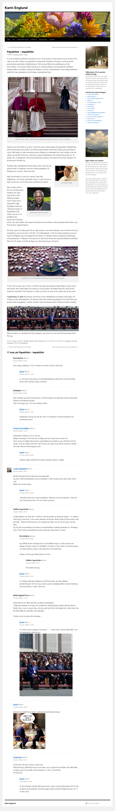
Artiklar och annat (23, 39)
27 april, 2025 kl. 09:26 (26, 493)
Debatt (31, 341)
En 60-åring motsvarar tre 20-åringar (19, 47)
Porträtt (40, 341)
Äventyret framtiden (92, 94)
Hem (8, 39)
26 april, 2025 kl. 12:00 (26, 412)
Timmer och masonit (92, 122)
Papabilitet (10, 343)
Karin (26, 54)
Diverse (51, 39)
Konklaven (68, 341)
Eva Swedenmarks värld (93, 102)
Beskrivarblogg (91, 96)
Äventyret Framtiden (21, 428)
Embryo (89, 100)
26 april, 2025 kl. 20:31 (20, 512)
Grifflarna (34, 39)
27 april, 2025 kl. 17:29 (20, 598)
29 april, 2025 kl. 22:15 (33, 563)
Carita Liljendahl (20, 468)
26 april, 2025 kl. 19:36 (20, 431)
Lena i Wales (90, 108)
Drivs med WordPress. (94, 803)
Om (13, 39)
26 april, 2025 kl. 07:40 (20, 361)
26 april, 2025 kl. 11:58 (26, 374)
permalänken (24, 343)
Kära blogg (90, 106)
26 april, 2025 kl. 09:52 (20, 393)
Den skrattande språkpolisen (94, 98)
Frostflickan (90, 104)
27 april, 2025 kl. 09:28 (26, 455)
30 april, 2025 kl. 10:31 (20, 760)
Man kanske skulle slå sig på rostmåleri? (65, 47)
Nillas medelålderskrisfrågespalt (95, 112)
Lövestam (90, 110)
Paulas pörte (90, 118)
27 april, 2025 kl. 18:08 (20, 707)
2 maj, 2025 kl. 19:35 (26, 781)
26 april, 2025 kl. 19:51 (20, 471)
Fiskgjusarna (43, 39)
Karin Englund (16, 7)
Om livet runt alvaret (92, 114)
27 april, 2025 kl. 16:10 (26, 576)
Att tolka (26, 341)
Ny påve (74, 341)
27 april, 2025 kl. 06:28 (26, 539)
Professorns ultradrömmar (94, 120)
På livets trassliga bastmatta (94, 116)
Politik (36, 341)
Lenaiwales (17, 757)
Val (44, 341)
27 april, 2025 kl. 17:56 (26, 625)
